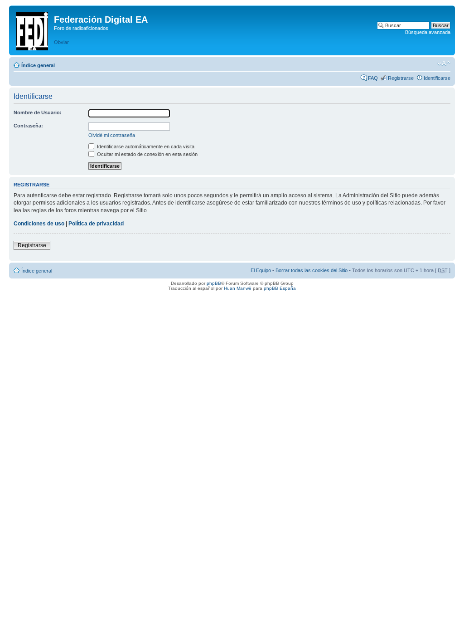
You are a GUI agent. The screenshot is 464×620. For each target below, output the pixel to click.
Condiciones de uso (39, 223)
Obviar (61, 42)
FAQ (373, 78)
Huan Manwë (237, 288)
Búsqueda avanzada (427, 32)
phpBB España (280, 288)
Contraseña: (28, 125)
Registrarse (401, 78)
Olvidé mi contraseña (111, 135)
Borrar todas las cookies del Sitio (312, 270)
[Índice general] (32, 29)
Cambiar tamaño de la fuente (443, 63)
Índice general (38, 65)
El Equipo (261, 270)
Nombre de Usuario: (38, 112)
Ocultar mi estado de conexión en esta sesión (147, 154)
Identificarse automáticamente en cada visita (145, 146)
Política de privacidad (96, 223)
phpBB (214, 283)
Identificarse (437, 78)
